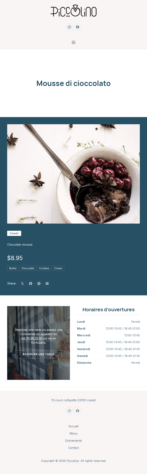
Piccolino (73, 461)
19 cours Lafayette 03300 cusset (73, 400)
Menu (73, 433)
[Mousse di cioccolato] (73, 174)
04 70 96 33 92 (31, 338)
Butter (13, 268)
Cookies (44, 268)
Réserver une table (38, 354)
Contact (73, 447)
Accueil (73, 426)
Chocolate (28, 268)
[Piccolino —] (73, 11)
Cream (58, 268)
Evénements (73, 440)
